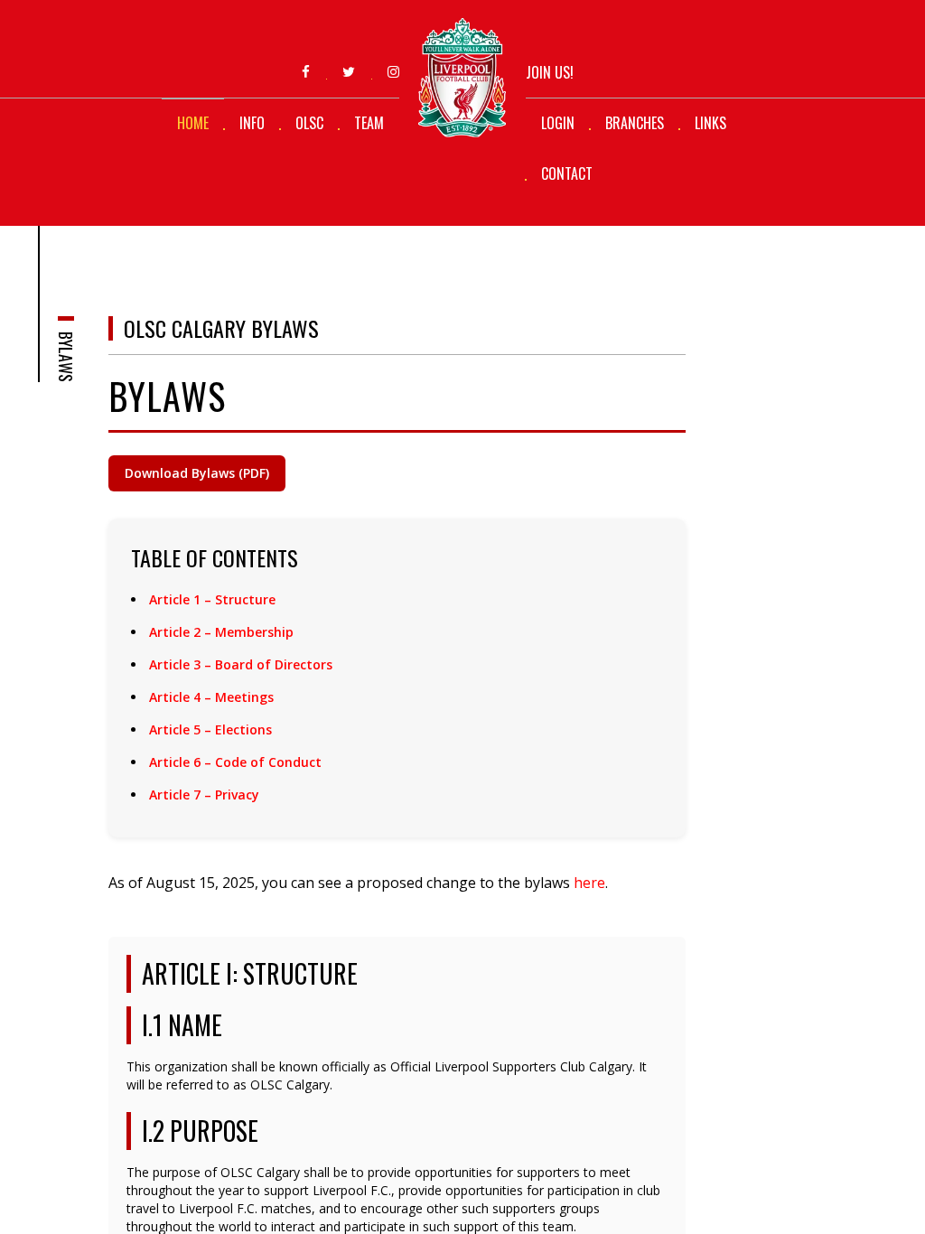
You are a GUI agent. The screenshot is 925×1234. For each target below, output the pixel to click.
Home (193, 123)
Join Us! (550, 72)
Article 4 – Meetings (211, 697)
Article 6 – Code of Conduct (235, 762)
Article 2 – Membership (221, 631)
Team (369, 123)
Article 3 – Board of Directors (240, 664)
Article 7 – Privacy (204, 794)
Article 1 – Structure (212, 599)
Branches (634, 123)
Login (558, 123)
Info (252, 123)
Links (710, 123)
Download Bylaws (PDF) (197, 472)
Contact (567, 173)
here (589, 883)
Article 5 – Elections (210, 729)
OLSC (309, 123)
